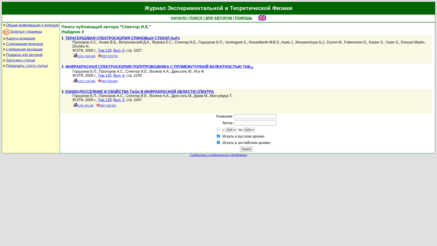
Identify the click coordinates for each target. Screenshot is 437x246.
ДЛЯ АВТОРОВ (218, 18)
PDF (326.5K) (107, 105)
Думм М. (201, 96)
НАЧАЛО (179, 18)
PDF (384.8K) (109, 81)
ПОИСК (196, 18)
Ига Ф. (199, 71)
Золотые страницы (26, 31)
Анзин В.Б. (108, 42)
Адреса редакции (20, 38)
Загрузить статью (20, 60)
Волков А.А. (160, 71)
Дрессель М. (181, 71)
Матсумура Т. (221, 96)
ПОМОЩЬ (243, 18)
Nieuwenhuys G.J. (310, 42)
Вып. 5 (118, 100)
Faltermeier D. (355, 42)
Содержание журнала (24, 44)
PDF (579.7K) (109, 56)
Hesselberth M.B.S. (264, 42)
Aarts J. (288, 42)
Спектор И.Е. (186, 42)
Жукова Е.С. (162, 42)
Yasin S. (392, 42)
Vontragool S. (236, 42)
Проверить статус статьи (27, 66)
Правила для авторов (24, 55)
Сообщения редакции (24, 49)
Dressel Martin (412, 42)
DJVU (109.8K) (86, 81)
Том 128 (105, 100)
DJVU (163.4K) (86, 56)
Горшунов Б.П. (210, 42)
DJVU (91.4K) (85, 105)
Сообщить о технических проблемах (218, 155)
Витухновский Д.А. (134, 42)
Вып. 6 (118, 50)
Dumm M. (334, 42)
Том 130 (105, 50)
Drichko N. (80, 46)
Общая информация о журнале (32, 25)
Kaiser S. (376, 42)
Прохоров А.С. (84, 42)
